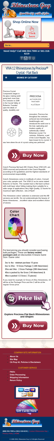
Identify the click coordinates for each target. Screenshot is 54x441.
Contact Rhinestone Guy (38, 431)
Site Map (14, 359)
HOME (17, 433)
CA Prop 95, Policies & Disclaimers (25, 362)
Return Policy (16, 380)
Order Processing (17, 374)
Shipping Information (19, 377)
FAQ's (12, 371)
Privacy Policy (8, 433)
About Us (14, 356)
